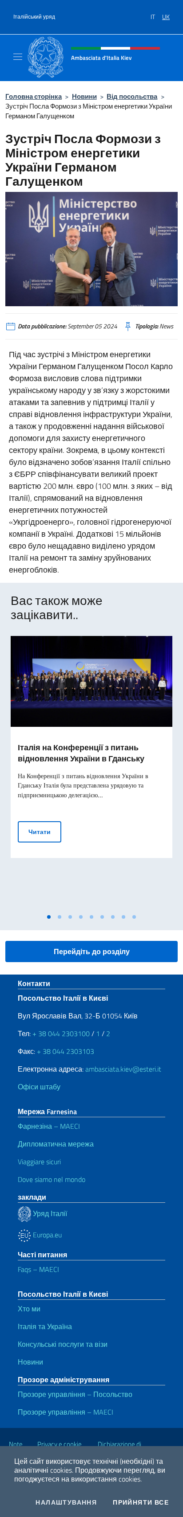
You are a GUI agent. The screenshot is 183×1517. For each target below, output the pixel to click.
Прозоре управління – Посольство (75, 1394)
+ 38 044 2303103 (65, 1051)
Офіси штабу (39, 1086)
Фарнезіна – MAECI (49, 1126)
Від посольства (132, 96)
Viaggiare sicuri (39, 1161)
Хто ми (29, 1308)
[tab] (49, 917)
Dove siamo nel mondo (51, 1179)
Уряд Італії (49, 1213)
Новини (84, 96)
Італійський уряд (34, 17)
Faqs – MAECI (38, 1269)
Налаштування (66, 1502)
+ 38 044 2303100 (61, 1033)
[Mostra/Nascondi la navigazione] (17, 56)
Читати (44, 831)
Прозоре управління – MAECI (65, 1412)
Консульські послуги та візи (62, 1344)
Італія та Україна (45, 1326)
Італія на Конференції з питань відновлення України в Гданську (81, 752)
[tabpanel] (91, 772)
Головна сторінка (33, 96)
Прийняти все (141, 1502)
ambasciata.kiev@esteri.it (123, 1069)
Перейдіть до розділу (92, 951)
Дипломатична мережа (56, 1144)
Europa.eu (46, 1234)
